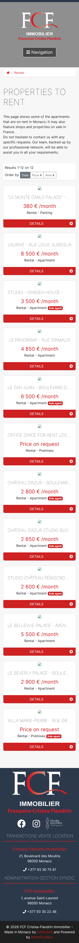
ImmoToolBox (42, 937)
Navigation (41, 52)
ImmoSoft (45, 932)
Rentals (19, 72)
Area (48, 175)
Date (25, 175)
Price (36, 175)
